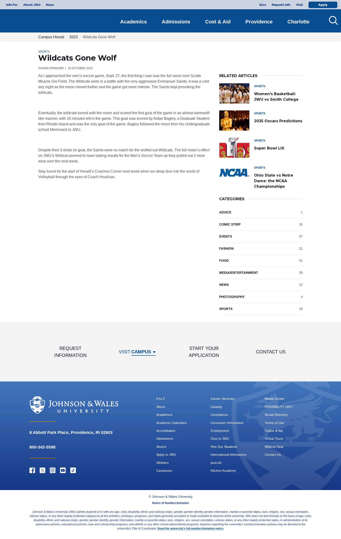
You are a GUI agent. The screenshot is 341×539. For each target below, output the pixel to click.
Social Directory (276, 414)
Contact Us (273, 454)
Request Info (281, 5)
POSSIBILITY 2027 (279, 407)
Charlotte (298, 22)
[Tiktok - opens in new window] (73, 470)
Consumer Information (227, 423)
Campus (141, 351)
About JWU (31, 5)
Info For (12, 5)
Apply (323, 5)
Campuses (164, 470)
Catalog (216, 407)
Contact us (271, 351)
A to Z (160, 398)
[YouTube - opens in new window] (63, 470)
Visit (299, 5)
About (160, 407)
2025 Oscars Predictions (278, 121)
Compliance (219, 414)
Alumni (161, 447)
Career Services (222, 398)
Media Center (275, 398)
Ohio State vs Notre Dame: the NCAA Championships (273, 181)
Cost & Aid (218, 22)
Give (262, 5)
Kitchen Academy (223, 470)
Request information (70, 352)
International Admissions (228, 454)
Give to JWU (220, 438)
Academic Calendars (171, 423)
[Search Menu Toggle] (331, 20)
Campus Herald (51, 37)
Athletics (162, 463)
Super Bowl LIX (269, 148)
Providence (259, 22)
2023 (73, 37)
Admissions (176, 22)
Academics (133, 22)
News (50, 5)
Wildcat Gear (274, 447)
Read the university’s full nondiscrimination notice (190, 528)
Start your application (204, 352)
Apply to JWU (166, 454)
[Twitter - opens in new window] (42, 470)
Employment (220, 430)
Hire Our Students (224, 447)
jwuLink (216, 463)
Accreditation (165, 430)
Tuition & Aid (274, 430)
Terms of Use (274, 423)
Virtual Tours (274, 438)
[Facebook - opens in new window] (32, 470)
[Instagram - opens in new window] (52, 470)
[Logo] (31, 18)
